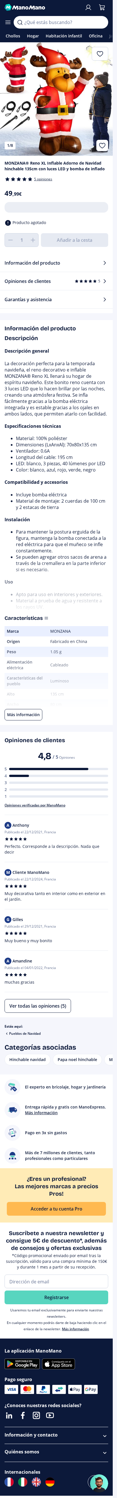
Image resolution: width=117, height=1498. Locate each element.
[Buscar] (20, 22)
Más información (75, 1329)
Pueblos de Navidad (25, 1033)
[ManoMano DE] (50, 1482)
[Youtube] (50, 1415)
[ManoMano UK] (36, 1482)
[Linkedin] (9, 1415)
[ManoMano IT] (22, 1482)
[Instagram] (36, 1415)
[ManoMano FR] (9, 1482)
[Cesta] (102, 7)
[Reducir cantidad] (10, 240)
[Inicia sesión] (88, 7)
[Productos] (8, 22)
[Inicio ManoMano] (42, 7)
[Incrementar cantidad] (33, 240)
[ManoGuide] (99, 1483)
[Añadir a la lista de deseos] (102, 145)
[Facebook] (22, 1415)
